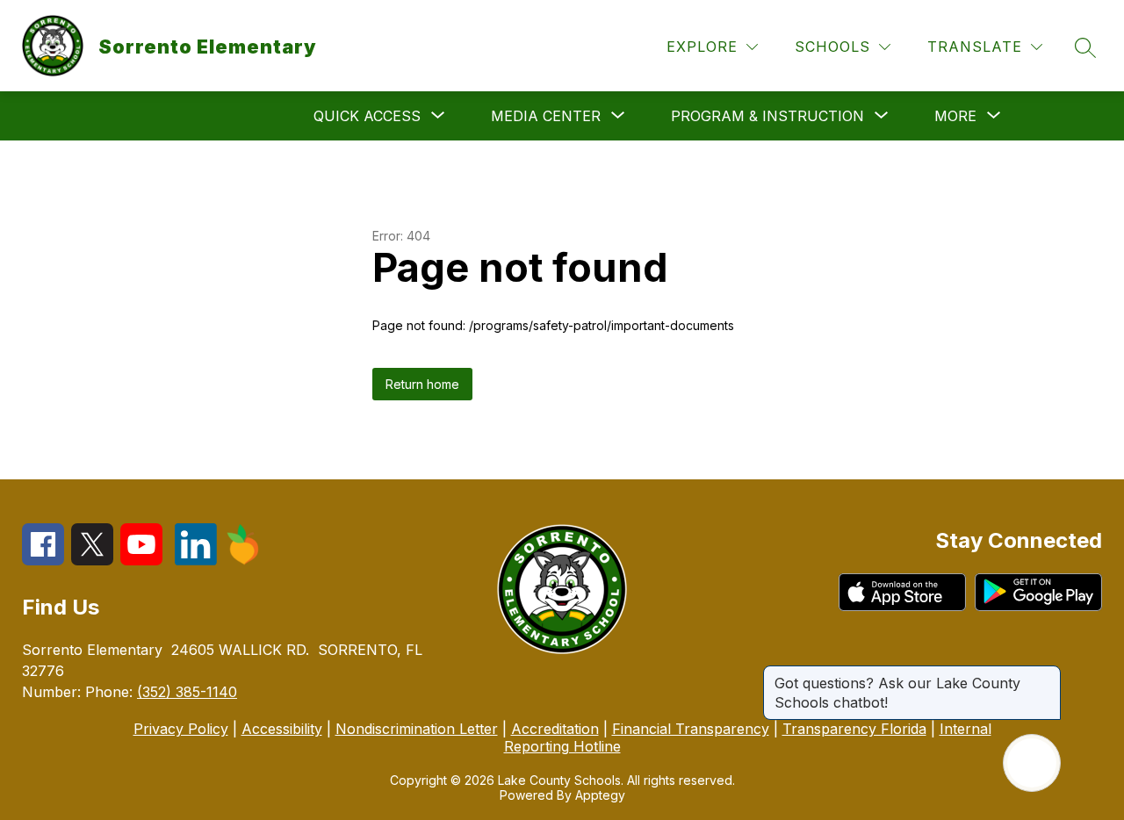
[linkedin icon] (196, 560)
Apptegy (600, 795)
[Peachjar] (243, 560)
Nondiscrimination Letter (416, 728)
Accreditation (555, 728)
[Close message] (1046, 674)
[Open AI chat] (1031, 763)
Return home (422, 384)
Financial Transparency (690, 728)
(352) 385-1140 (187, 692)
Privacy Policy (180, 728)
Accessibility (281, 728)
